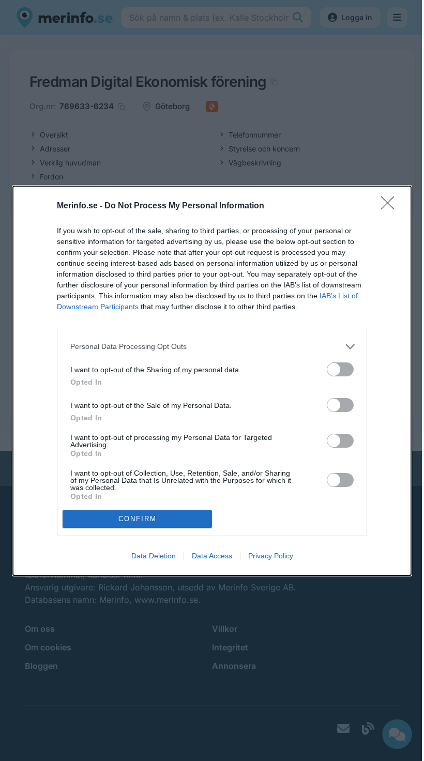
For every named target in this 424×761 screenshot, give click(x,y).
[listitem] (212, 346)
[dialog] (212, 380)
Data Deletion (153, 556)
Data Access (212, 556)
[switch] (340, 369)
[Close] (391, 206)
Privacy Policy (270, 556)
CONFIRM (137, 519)
